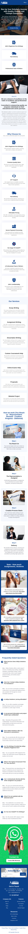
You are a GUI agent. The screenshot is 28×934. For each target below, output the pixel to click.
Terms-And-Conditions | (14, 928)
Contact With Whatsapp (14, 860)
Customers (14, 918)
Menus (7, 903)
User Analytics (21, 903)
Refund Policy (14, 929)
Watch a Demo (14, 916)
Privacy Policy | (5, 928)
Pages (7, 905)
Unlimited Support (21, 907)
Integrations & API (14, 920)
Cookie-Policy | (22, 928)
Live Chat (21, 905)
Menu (25, 2)
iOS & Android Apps (14, 914)
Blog (7, 907)
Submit (23, 874)
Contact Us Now (14, 28)
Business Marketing (21, 901)
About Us (7, 901)
